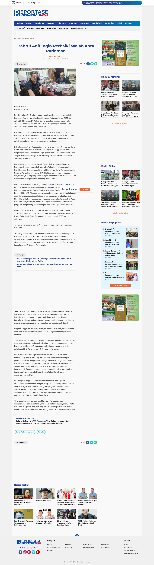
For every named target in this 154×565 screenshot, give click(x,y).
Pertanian (109, 23)
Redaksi (125, 544)
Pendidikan (97, 23)
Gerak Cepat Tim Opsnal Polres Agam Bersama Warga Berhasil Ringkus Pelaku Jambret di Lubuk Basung (110, 115)
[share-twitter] (92, 63)
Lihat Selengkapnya (120, 285)
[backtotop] (77, 536)
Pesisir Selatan (88, 547)
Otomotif (73, 23)
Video (21, 28)
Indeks (20, 23)
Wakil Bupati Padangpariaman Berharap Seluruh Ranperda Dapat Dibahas (112, 242)
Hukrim (29, 23)
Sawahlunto (105, 547)
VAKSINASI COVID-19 (79, 28)
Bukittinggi (69, 544)
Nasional (51, 23)
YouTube (39, 555)
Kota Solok (105, 544)
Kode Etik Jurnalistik (129, 550)
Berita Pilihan (108, 166)
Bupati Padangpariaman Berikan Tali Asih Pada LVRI (114, 275)
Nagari (31, 28)
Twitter (35, 555)
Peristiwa (52, 28)
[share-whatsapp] (95, 63)
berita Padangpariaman (24, 432)
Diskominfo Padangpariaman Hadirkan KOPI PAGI (113, 231)
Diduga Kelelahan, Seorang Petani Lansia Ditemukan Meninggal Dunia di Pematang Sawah (109, 184)
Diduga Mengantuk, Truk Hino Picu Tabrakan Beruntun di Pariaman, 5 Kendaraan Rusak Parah (131, 204)
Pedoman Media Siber (130, 553)
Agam (49, 544)
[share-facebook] (88, 63)
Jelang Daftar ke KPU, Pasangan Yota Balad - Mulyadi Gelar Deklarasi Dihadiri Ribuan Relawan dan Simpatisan (43, 422)
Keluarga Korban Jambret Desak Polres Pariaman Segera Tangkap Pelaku (109, 95)
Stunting (64, 28)
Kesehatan (40, 23)
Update (85, 189)
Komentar (22, 64)
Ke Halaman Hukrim (120, 124)
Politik (119, 23)
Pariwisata (84, 23)
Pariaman (68, 547)
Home (18, 3)
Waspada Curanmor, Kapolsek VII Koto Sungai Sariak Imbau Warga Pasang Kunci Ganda (129, 95)
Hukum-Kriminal (110, 77)
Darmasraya (87, 544)
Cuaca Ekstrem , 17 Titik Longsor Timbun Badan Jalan (114, 253)
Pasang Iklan (127, 547)
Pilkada (41, 432)
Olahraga (62, 23)
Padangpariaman (53, 547)
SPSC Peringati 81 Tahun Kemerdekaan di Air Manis (104, 3)
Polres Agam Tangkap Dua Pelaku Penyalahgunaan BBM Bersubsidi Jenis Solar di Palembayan (130, 115)
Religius (128, 23)
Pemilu (41, 28)
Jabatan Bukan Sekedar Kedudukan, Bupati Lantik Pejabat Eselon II (114, 264)
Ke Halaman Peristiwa (120, 213)
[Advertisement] (87, 104)
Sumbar (50, 550)
